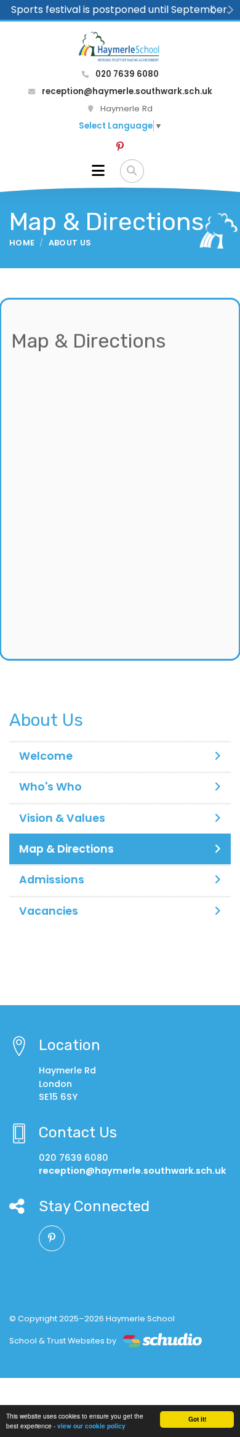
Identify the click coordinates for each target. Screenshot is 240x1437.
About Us (70, 242)
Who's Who (50, 786)
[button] (213, 10)
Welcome (46, 756)
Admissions (51, 879)
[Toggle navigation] (98, 171)
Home (21, 242)
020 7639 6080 (126, 74)
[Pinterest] (120, 147)
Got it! (197, 1419)
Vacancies (48, 911)
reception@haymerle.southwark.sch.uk (126, 91)
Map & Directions (66, 849)
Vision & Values (62, 818)
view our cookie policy (91, 1426)
